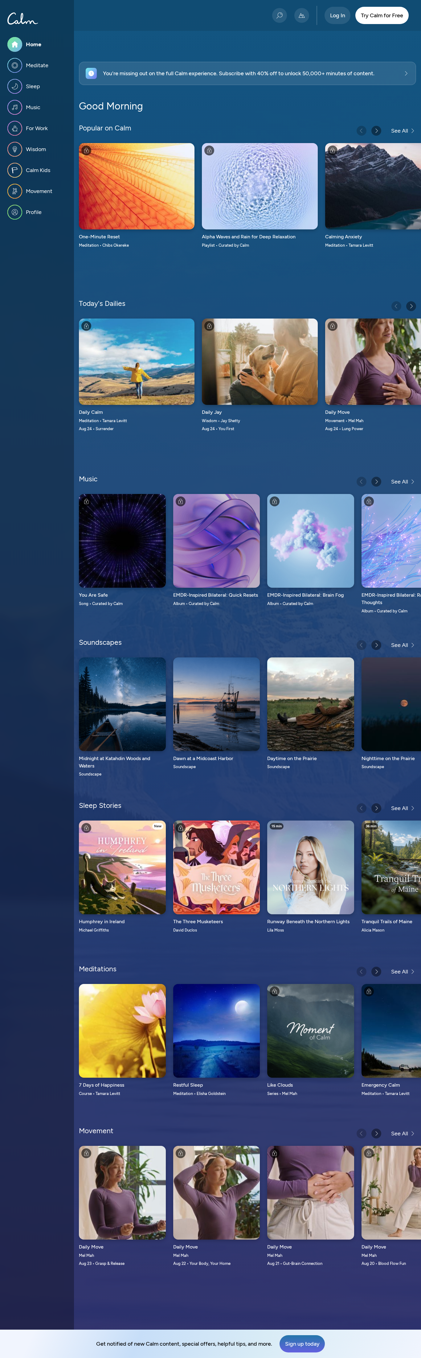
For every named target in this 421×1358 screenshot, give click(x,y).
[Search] (279, 15)
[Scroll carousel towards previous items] (361, 131)
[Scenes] (301, 15)
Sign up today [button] (302, 1343)
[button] (247, 73)
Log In (337, 15)
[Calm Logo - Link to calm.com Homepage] (22, 18)
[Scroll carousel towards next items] (376, 131)
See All (399, 130)
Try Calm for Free (382, 15)
